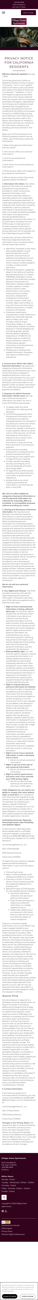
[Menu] (3, 12)
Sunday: (5, 1191)
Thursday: (5, 1185)
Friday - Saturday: (9, 1188)
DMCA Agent (7, 1228)
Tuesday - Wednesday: (11, 1182)
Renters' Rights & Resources (13, 1234)
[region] (19, 1291)
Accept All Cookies (9, 1296)
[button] (28, 12)
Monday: (5, 1179)
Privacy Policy (7, 1231)
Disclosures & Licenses (11, 1225)
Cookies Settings (27, 1296)
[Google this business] (4, 1197)
